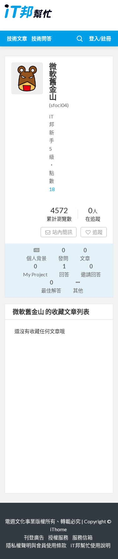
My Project (35, 270)
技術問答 (41, 38)
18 (52, 189)
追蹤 (98, 232)
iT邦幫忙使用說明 (90, 545)
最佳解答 (51, 286)
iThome (58, 529)
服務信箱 (82, 537)
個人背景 (36, 258)
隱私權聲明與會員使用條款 (36, 545)
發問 (63, 254)
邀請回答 (91, 270)
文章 (85, 254)
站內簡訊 (62, 232)
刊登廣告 (34, 537)
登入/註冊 (100, 38)
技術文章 (17, 38)
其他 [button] (78, 290)
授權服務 (58, 537)
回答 (64, 270)
